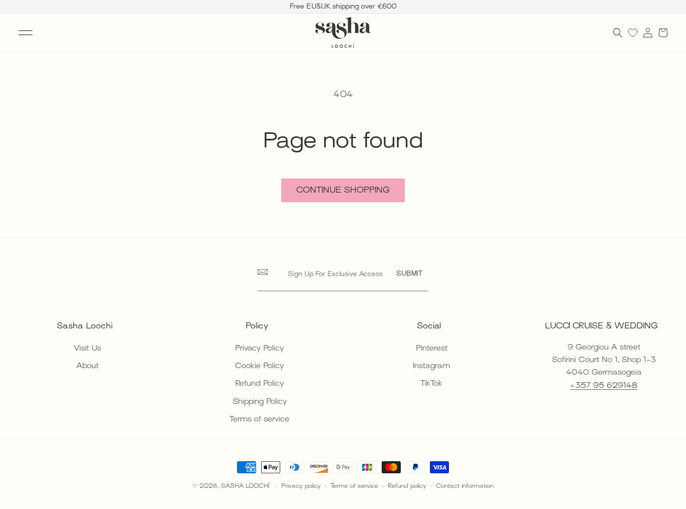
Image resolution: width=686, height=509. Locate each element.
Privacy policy (301, 485)
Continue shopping (343, 190)
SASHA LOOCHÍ (246, 485)
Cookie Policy (259, 366)
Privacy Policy (259, 348)
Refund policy (407, 485)
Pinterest (431, 348)
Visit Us (87, 348)
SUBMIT (409, 273)
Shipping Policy (260, 401)
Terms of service (259, 419)
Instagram (431, 366)
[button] (26, 33)
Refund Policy (259, 383)
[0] (633, 33)
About (87, 366)
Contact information (465, 485)
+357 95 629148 (603, 385)
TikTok (431, 383)
